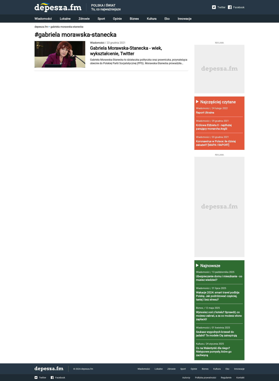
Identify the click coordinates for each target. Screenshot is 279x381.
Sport (101, 19)
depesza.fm (41, 26)
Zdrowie (84, 19)
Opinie (117, 19)
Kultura (151, 19)
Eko (167, 19)
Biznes (134, 19)
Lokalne (65, 19)
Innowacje (184, 19)
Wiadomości (43, 19)
